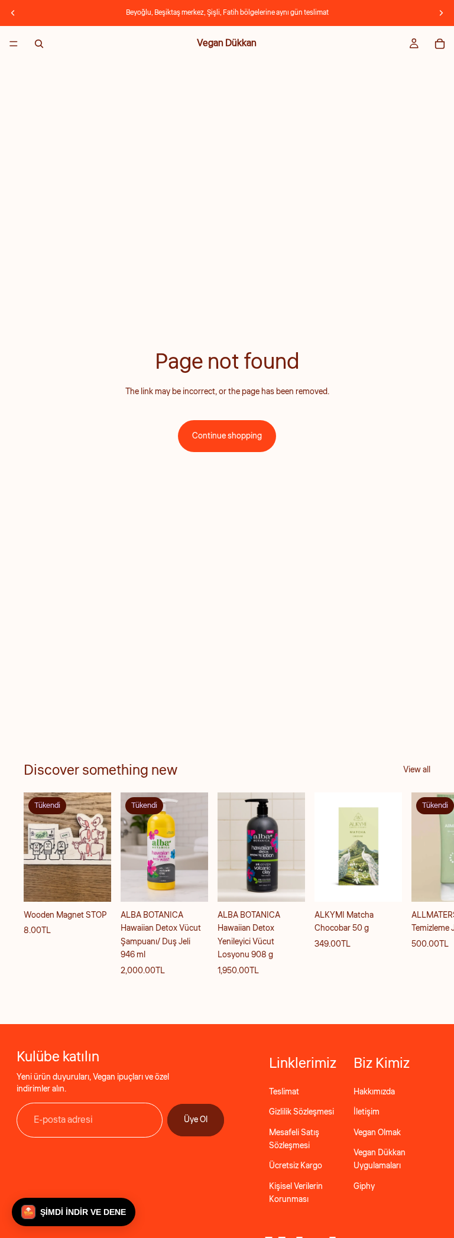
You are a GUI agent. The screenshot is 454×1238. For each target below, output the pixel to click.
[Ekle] (286, 884)
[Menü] (13, 43)
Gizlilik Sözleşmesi (301, 1112)
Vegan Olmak (377, 1133)
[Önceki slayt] (13, 13)
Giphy (364, 1186)
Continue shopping (227, 436)
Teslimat (284, 1092)
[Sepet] (440, 44)
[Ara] (39, 44)
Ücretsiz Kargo (295, 1166)
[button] (73, 1212)
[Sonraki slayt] (441, 13)
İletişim (367, 1112)
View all (416, 770)
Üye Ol (195, 1120)
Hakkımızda (374, 1092)
